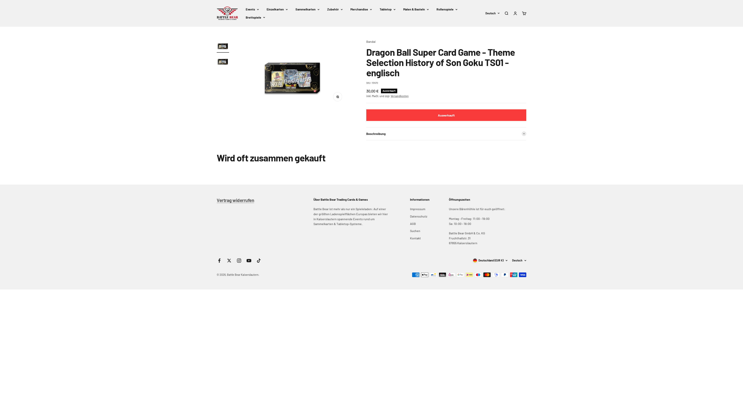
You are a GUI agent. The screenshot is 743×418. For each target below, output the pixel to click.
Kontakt (415, 238)
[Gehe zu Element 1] (223, 46)
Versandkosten (400, 96)
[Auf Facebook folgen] (219, 260)
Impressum (417, 209)
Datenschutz (418, 216)
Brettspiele (253, 17)
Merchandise (359, 9)
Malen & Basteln (414, 9)
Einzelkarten (275, 9)
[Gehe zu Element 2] (223, 61)
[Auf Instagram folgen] (239, 260)
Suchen (415, 231)
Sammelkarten (305, 9)
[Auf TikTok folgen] (258, 260)
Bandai (371, 41)
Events (250, 9)
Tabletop (386, 9)
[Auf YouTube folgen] (249, 260)
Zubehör (333, 9)
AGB (413, 223)
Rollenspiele (445, 9)
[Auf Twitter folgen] (229, 260)
